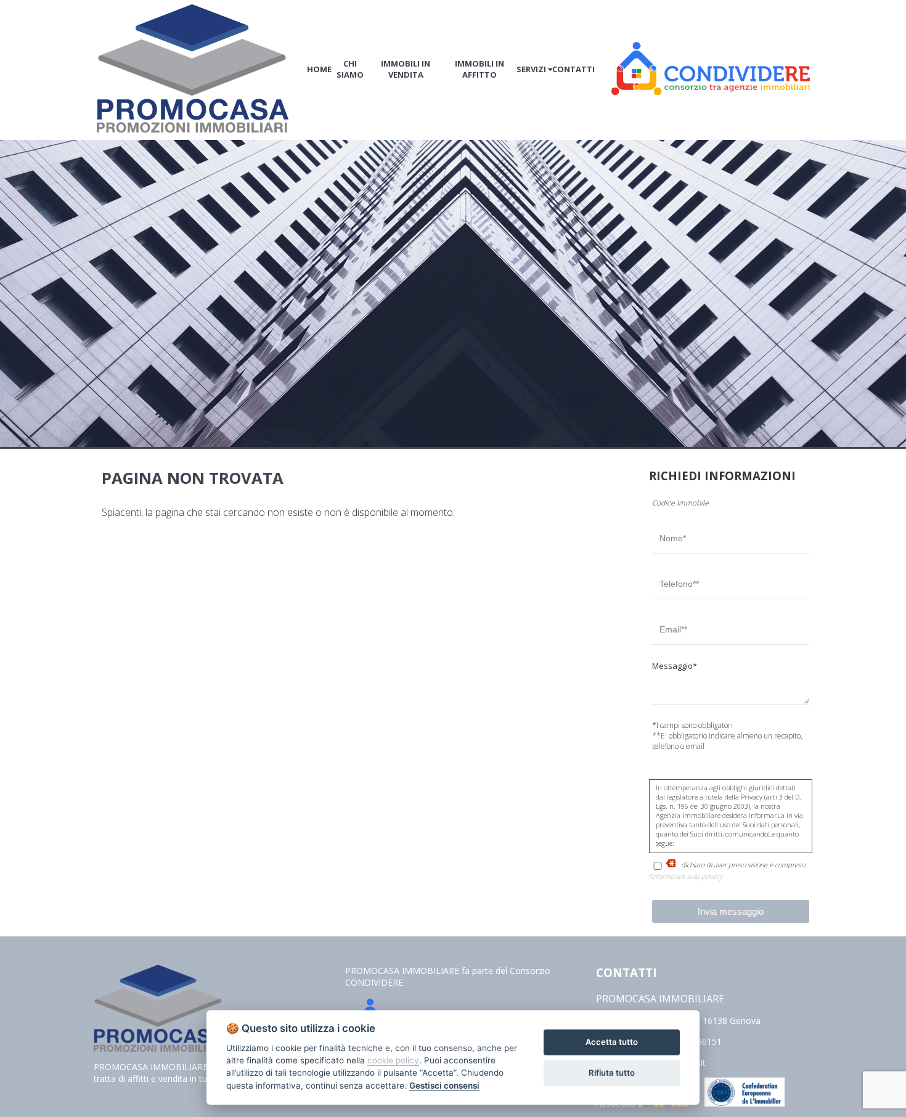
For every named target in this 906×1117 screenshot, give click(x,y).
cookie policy (393, 1060)
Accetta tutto (612, 1042)
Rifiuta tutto (612, 1073)
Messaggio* (674, 665)
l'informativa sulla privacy (685, 876)
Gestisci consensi (444, 1085)
